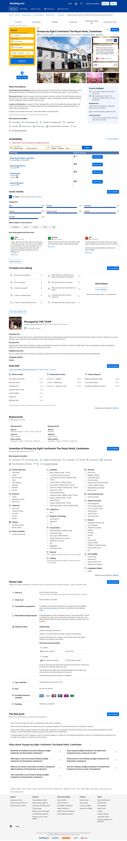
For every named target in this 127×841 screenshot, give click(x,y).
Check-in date (14, 39)
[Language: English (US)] (76, 3)
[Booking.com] (17, 3)
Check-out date (15, 44)
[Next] (116, 54)
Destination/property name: (19, 33)
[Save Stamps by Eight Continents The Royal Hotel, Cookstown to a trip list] (107, 29)
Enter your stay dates (50, 608)
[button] (22, 53)
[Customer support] (81, 3)
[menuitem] (13, 9)
